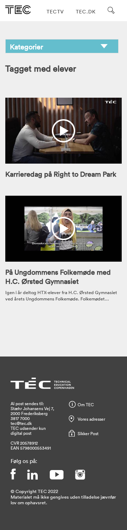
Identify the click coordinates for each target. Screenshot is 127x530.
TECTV (55, 11)
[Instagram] (80, 475)
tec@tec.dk (21, 423)
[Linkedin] (32, 475)
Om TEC (86, 404)
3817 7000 (20, 418)
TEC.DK (86, 11)
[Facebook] (13, 475)
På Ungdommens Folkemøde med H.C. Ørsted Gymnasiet (58, 276)
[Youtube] (56, 475)
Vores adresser (91, 419)
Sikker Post (88, 433)
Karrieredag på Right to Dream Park (60, 173)
